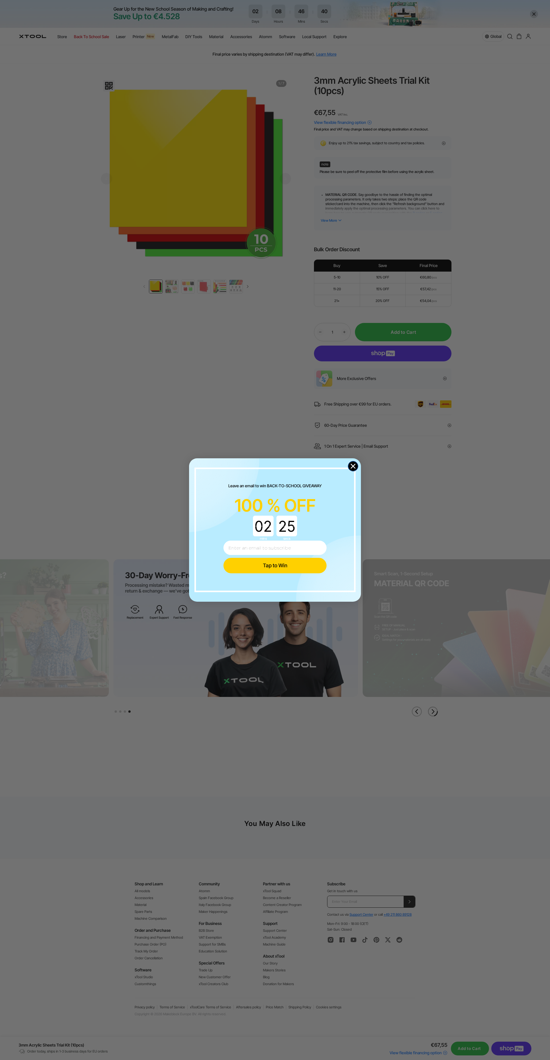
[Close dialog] (353, 466)
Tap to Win (275, 565)
